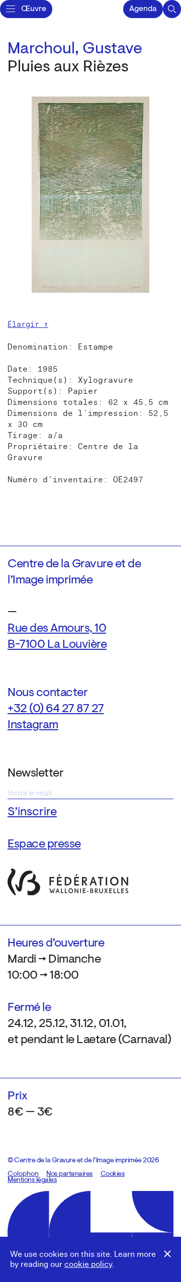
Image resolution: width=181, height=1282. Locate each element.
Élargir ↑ (28, 324)
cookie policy (88, 1264)
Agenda (143, 9)
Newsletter (35, 773)
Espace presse (44, 844)
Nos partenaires (69, 1174)
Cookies (113, 1174)
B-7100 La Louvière (57, 645)
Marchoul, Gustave (75, 49)
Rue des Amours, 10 (57, 629)
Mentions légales (32, 1180)
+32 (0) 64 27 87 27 (56, 709)
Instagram (33, 725)
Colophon (23, 1174)
